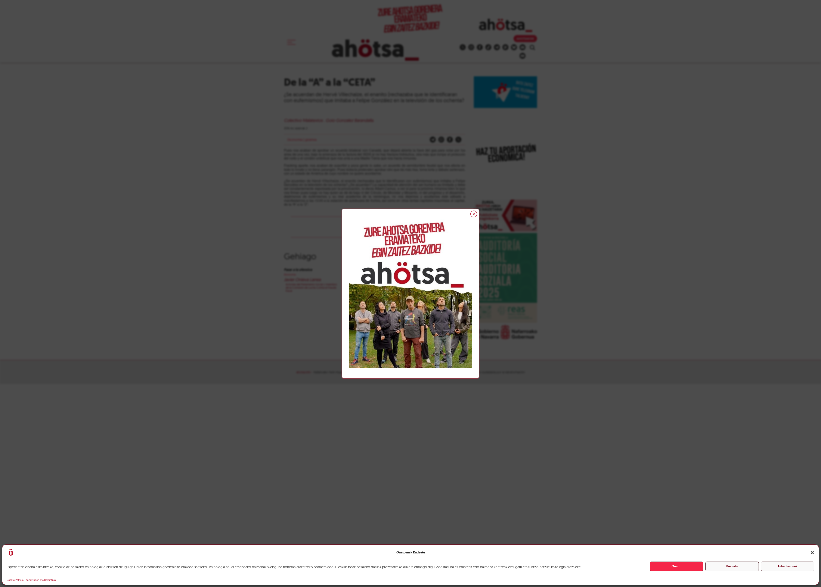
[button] (812, 552)
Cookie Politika (15, 579)
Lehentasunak (787, 566)
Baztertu (732, 566)
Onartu (676, 566)
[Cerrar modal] (473, 214)
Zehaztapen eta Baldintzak (41, 579)
